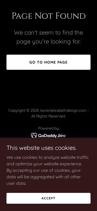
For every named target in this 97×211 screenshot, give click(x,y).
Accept (48, 198)
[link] (48, 135)
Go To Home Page (48, 62)
